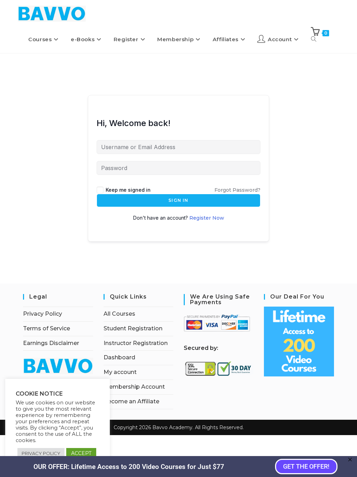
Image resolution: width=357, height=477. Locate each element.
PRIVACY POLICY (41, 453)
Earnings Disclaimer (51, 343)
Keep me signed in (128, 190)
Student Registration (133, 328)
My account (120, 372)
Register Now (206, 218)
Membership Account (134, 386)
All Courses (119, 313)
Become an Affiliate (131, 401)
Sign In (178, 200)
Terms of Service (46, 328)
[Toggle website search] (313, 39)
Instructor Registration (136, 343)
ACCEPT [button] (81, 453)
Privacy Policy (42, 313)
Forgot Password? (237, 190)
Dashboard (119, 357)
